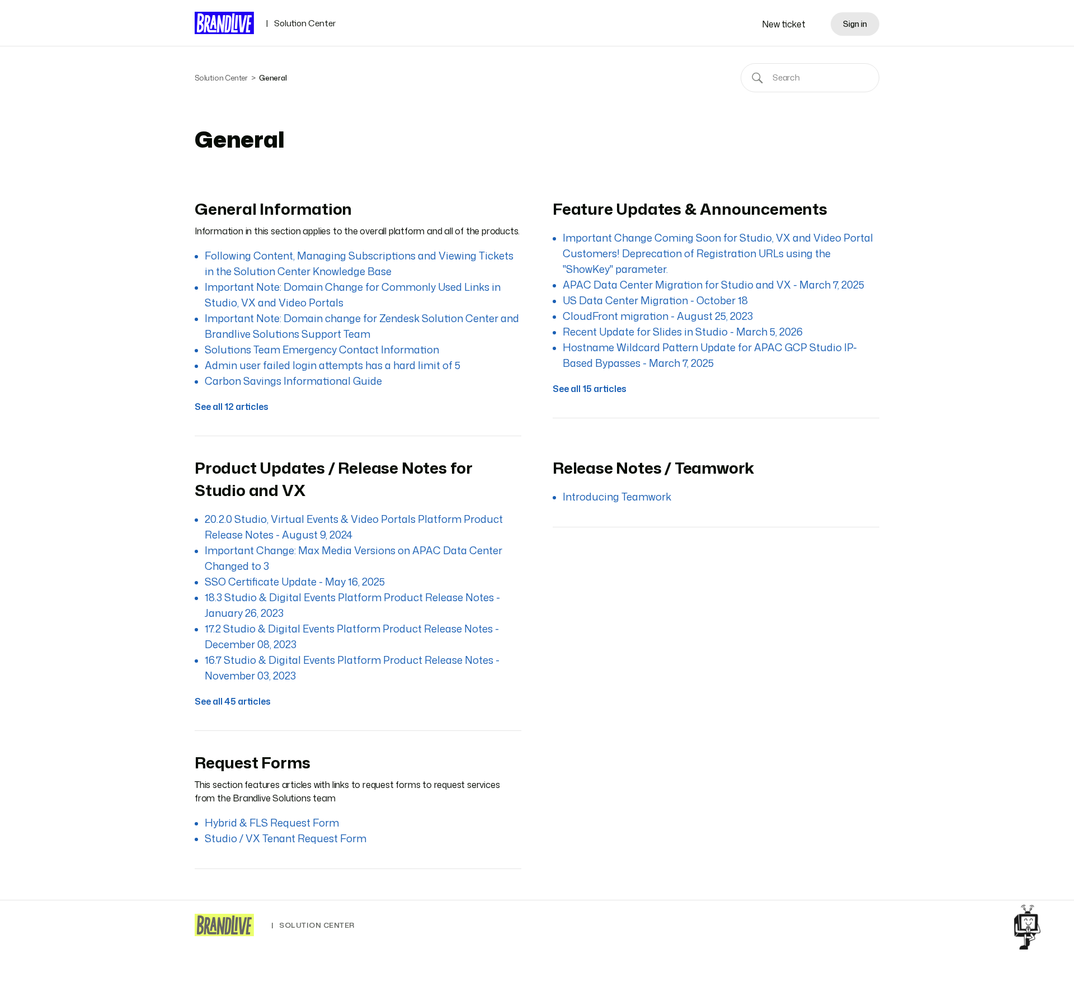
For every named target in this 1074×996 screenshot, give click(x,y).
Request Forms (252, 762)
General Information (273, 208)
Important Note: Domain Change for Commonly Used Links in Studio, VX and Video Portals (353, 295)
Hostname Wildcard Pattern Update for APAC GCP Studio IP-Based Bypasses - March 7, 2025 (710, 355)
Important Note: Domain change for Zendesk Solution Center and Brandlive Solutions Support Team (362, 326)
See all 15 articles (589, 389)
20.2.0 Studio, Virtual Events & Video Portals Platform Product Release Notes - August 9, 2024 (354, 527)
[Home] (224, 925)
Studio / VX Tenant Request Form (285, 838)
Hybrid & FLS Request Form (272, 822)
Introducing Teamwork (617, 496)
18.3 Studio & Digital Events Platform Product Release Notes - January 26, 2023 (352, 605)
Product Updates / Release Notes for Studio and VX (334, 478)
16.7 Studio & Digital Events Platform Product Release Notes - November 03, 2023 (352, 668)
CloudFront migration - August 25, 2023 (658, 316)
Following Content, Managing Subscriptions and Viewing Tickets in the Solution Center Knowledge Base (359, 263)
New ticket (783, 24)
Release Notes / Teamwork (653, 467)
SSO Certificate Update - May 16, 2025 (295, 581)
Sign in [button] (855, 23)
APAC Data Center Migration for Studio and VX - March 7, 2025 (713, 284)
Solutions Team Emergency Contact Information (322, 349)
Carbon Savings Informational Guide (293, 381)
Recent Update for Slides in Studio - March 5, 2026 (683, 331)
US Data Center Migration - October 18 (655, 300)
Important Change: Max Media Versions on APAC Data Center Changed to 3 (353, 558)
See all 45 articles (233, 701)
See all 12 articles (231, 406)
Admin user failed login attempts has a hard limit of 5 (332, 365)
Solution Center (301, 23)
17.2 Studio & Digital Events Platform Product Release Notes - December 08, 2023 (352, 636)
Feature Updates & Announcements (690, 208)
